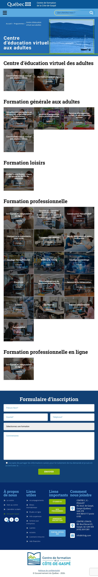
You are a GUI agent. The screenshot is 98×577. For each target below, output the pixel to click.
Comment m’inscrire (36, 537)
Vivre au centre (12, 505)
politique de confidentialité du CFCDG (35, 465)
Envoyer (49, 472)
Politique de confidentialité (49, 570)
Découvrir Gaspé (12, 514)
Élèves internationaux (31, 506)
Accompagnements (36, 500)
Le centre (10, 500)
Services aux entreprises (32, 522)
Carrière (32, 528)
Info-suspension (35, 516)
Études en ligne (35, 512)
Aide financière (34, 541)
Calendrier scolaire (13, 509)
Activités (32, 532)
